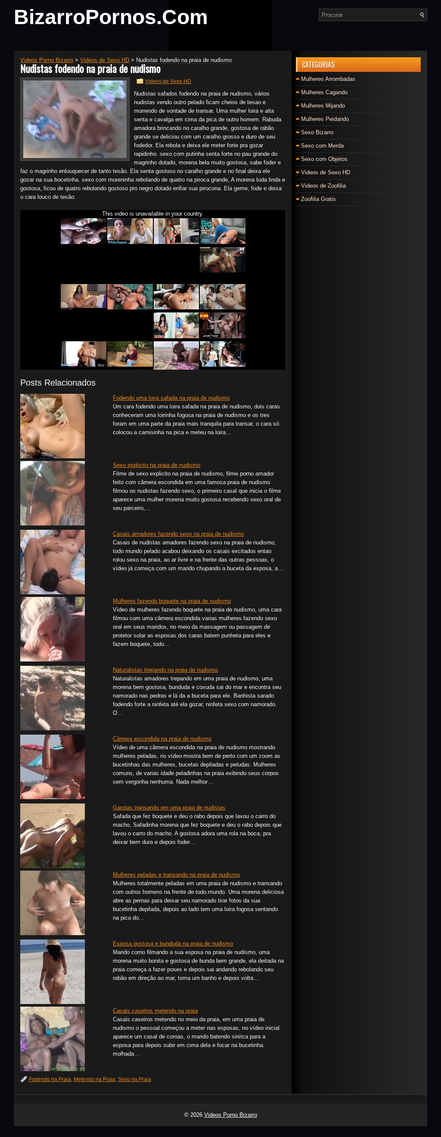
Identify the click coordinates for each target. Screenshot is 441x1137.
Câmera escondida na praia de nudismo (162, 738)
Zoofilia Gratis (318, 199)
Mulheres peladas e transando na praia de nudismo (176, 874)
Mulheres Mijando (323, 105)
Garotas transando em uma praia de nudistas (169, 807)
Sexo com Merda (322, 145)
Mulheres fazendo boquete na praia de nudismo (172, 601)
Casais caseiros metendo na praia (155, 1010)
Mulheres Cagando (324, 92)
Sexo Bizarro (317, 132)
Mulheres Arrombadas (328, 79)
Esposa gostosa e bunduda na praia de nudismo (173, 943)
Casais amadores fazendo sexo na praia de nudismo (178, 534)
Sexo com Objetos (324, 159)
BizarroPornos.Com (111, 17)
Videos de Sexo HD (168, 81)
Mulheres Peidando (325, 119)
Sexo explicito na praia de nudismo (156, 465)
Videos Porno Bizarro (230, 1115)
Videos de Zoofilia (323, 185)
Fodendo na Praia (50, 1079)
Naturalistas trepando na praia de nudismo (165, 670)
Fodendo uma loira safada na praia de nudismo (171, 398)
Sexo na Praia (134, 1079)
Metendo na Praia (94, 1079)
